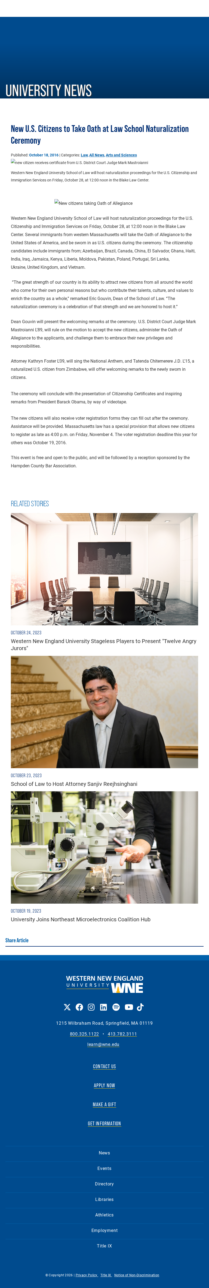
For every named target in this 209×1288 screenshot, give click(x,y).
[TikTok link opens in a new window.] (140, 1003)
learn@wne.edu (103, 1044)
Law (84, 154)
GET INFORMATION (104, 1123)
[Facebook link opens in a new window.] (79, 1003)
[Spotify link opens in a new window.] (115, 1003)
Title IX (104, 1246)
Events (104, 1168)
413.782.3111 (122, 1034)
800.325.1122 (84, 1034)
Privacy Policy (87, 1275)
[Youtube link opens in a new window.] (128, 1003)
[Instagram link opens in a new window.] (91, 1003)
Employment (104, 1230)
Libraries (104, 1199)
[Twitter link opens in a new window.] (66, 1003)
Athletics (104, 1215)
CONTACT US (104, 1066)
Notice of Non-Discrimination (136, 1275)
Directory (104, 1184)
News (104, 1153)
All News (96, 154)
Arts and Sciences (121, 154)
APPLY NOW (104, 1085)
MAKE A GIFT (104, 1104)
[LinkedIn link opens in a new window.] (103, 1003)
